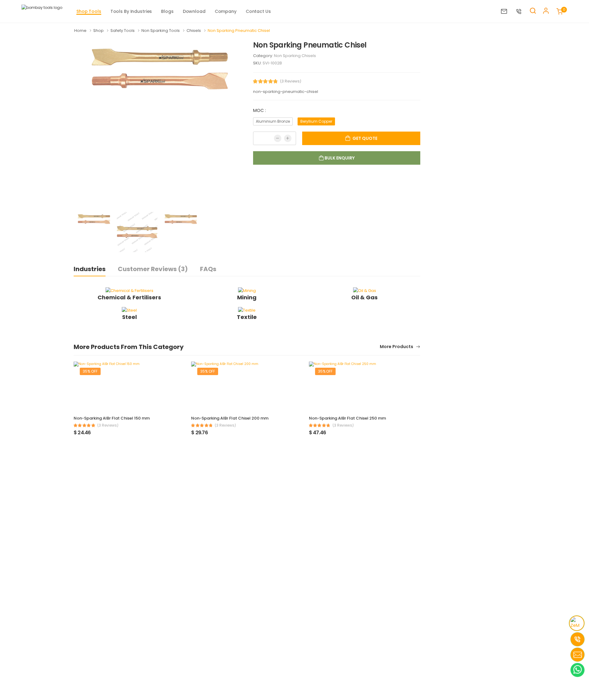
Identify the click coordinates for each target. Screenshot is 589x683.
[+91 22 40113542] (520, 11)
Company (226, 11)
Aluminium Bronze (273, 121)
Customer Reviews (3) (153, 269)
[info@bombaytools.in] (505, 11)
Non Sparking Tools (161, 30)
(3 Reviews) (290, 81)
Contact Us (258, 11)
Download (194, 11)
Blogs (167, 11)
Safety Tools (123, 30)
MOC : (259, 110)
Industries (90, 269)
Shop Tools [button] (88, 11)
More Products (397, 347)
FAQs (208, 269)
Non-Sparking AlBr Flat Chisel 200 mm (229, 418)
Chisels (194, 30)
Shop (99, 30)
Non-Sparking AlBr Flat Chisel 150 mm (112, 418)
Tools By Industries (131, 11)
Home (80, 30)
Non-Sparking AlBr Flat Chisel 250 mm (347, 418)
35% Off (90, 371)
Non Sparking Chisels (295, 56)
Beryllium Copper (316, 121)
